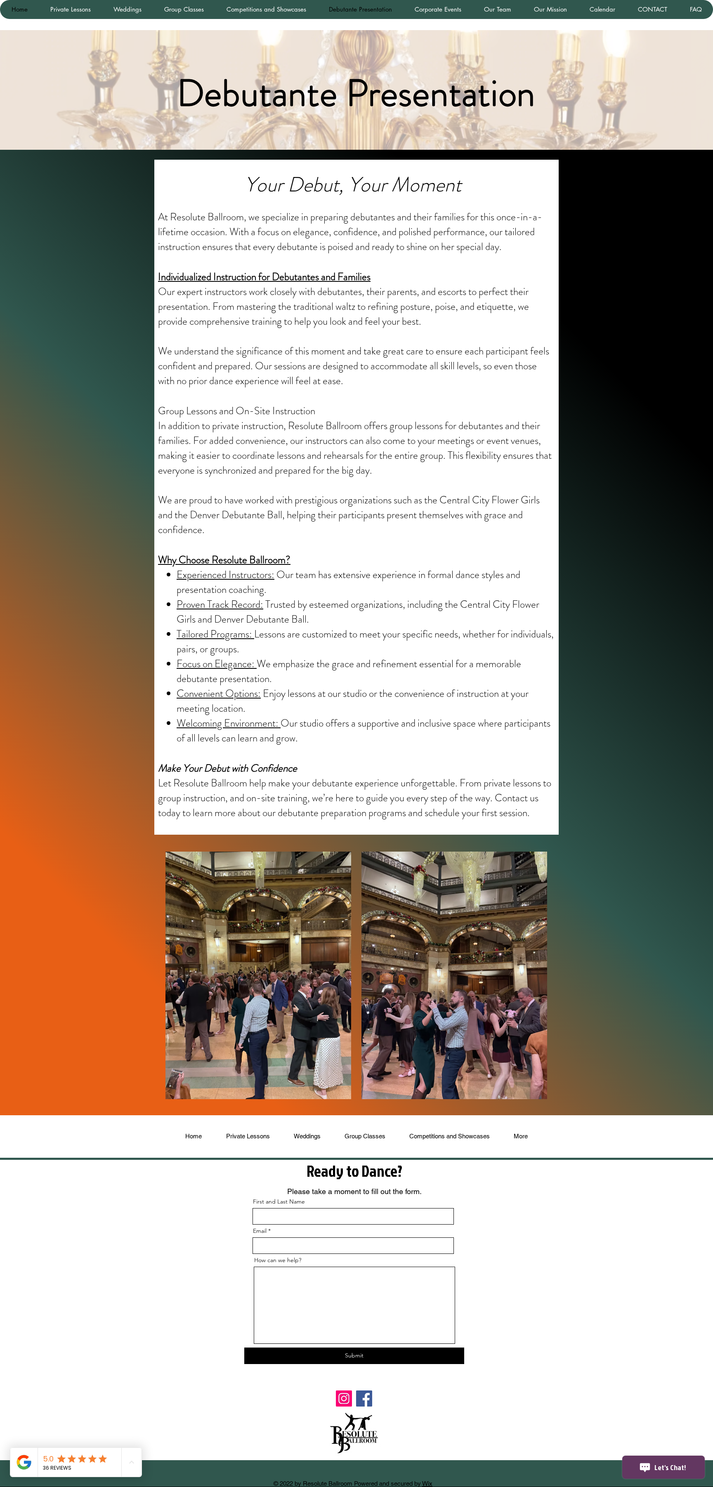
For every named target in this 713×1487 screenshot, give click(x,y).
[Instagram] (344, 1398)
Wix (427, 1483)
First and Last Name (279, 1201)
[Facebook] (364, 1398)
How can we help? (277, 1260)
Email (260, 1231)
